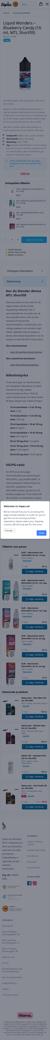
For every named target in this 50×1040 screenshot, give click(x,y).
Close (41, 533)
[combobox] (9, 530)
